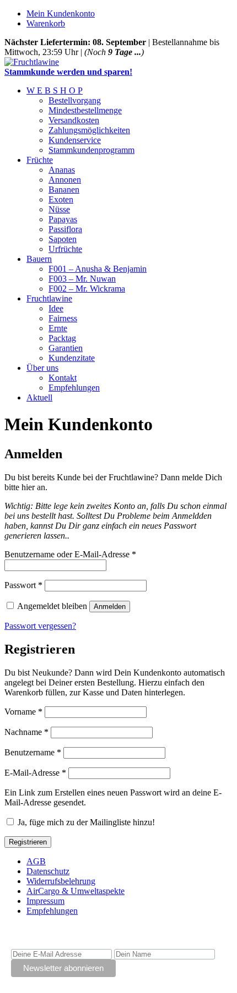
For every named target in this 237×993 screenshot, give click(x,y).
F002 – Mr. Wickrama (87, 288)
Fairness (63, 318)
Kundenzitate (72, 358)
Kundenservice (75, 140)
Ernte (58, 328)
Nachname (26, 732)
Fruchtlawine (49, 298)
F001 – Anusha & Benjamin (98, 268)
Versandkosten (74, 120)
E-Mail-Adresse (35, 772)
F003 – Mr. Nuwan (82, 278)
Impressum (45, 901)
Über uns (42, 367)
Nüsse (59, 209)
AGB (36, 861)
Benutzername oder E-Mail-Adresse (70, 554)
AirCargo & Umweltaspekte (75, 891)
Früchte (39, 159)
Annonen (65, 179)
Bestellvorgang (75, 100)
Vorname (23, 711)
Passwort (23, 585)
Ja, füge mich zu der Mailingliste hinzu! (85, 822)
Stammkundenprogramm (91, 150)
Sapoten (63, 239)
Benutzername (32, 752)
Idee (56, 308)
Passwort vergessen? (40, 625)
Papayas (63, 219)
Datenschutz (47, 871)
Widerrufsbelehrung (60, 881)
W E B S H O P (54, 90)
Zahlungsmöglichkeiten (89, 130)
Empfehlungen (74, 387)
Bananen (64, 189)
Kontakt (63, 377)
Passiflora (65, 229)
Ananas (62, 169)
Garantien (66, 348)
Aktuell (39, 397)
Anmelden (110, 606)
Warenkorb (45, 23)
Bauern (39, 259)
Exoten (61, 199)
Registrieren (28, 842)
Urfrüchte (65, 249)
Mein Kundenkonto (60, 13)
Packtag (62, 338)
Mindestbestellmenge (85, 110)
